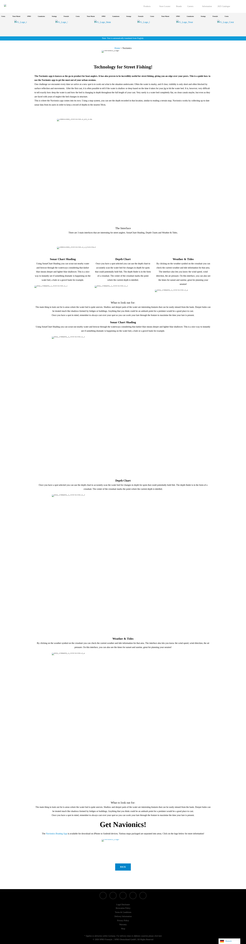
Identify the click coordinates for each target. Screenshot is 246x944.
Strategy (47, 16)
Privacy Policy (123, 920)
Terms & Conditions (123, 912)
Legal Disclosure (123, 905)
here (160, 936)
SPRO (22, 16)
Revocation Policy (123, 908)
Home (117, 48)
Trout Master (10, 16)
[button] (123, 867)
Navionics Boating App (56, 833)
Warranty (123, 924)
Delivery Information (123, 916)
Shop (123, 929)
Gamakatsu (34, 16)
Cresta (71, 16)
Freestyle (59, 16)
